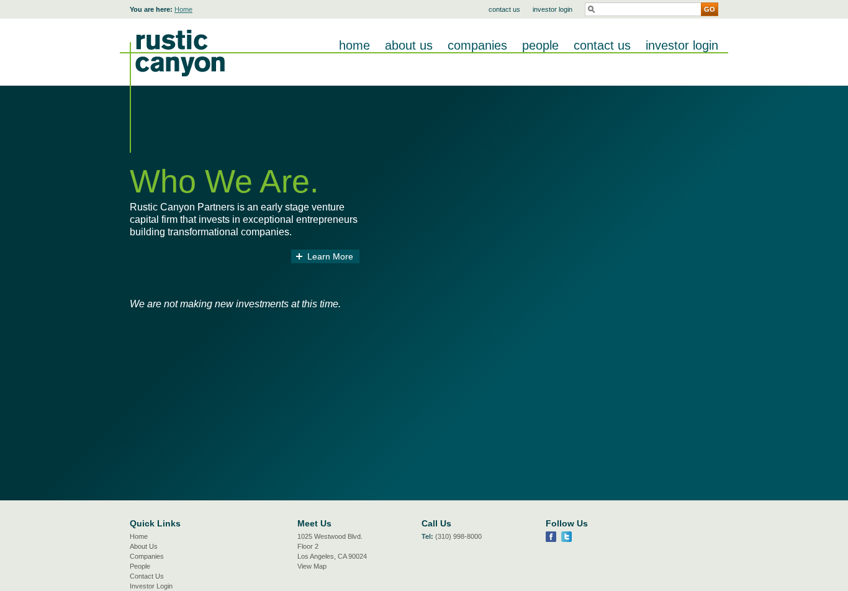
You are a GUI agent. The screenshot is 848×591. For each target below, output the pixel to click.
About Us (409, 45)
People (540, 45)
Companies (477, 45)
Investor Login (552, 9)
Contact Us (504, 9)
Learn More (330, 256)
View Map (312, 566)
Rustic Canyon (172, 86)
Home (183, 9)
